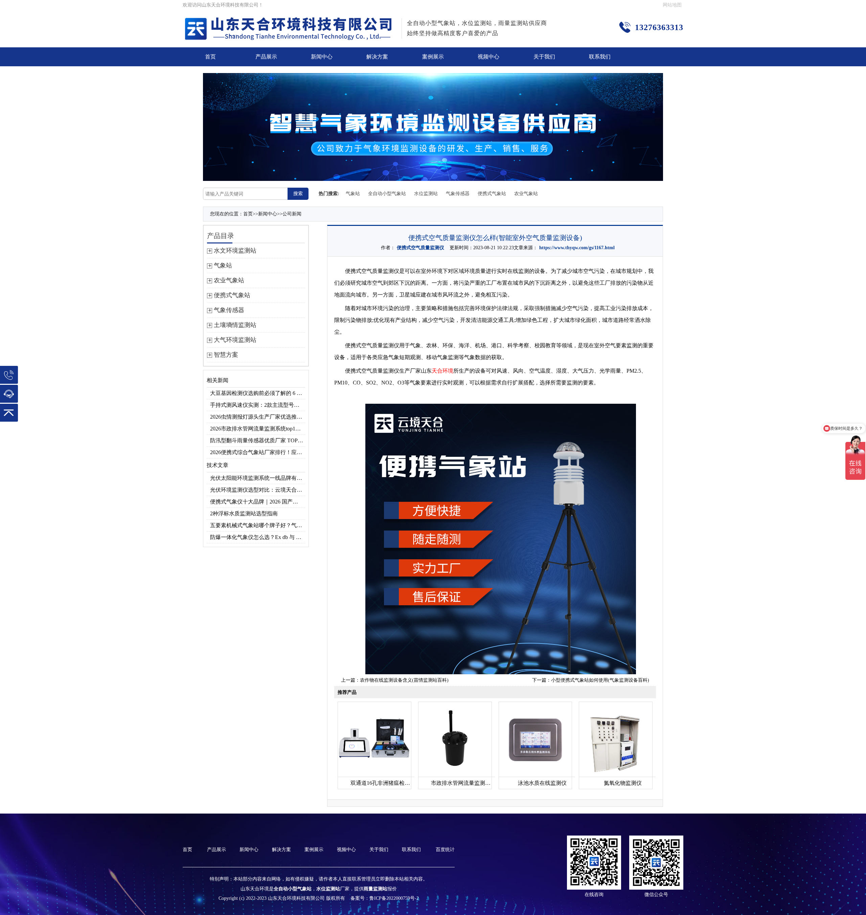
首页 (210, 57)
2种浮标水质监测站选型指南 (244, 513)
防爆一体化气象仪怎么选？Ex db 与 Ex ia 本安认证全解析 (257, 537)
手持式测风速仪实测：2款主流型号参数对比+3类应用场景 (257, 405)
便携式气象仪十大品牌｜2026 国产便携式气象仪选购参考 (257, 502)
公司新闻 (291, 213)
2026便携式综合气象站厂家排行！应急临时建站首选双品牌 (257, 452)
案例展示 (433, 57)
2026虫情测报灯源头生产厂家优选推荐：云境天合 (257, 417)
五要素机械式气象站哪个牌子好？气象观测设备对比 (257, 525)
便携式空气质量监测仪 (420, 247)
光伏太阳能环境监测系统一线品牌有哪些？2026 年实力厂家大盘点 (257, 478)
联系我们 (600, 57)
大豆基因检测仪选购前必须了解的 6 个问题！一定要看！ (257, 393)
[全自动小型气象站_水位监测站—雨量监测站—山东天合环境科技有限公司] (289, 21)
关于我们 (544, 57)
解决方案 (377, 57)
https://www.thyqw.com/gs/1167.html (577, 247)
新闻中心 (322, 57)
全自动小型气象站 (387, 193)
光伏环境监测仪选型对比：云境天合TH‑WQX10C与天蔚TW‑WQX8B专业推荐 (257, 490)
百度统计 (445, 849)
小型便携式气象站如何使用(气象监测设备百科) (600, 680)
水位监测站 (426, 193)
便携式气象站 (492, 193)
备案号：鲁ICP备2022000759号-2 (384, 898)
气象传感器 (458, 193)
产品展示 (266, 57)
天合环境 (442, 371)
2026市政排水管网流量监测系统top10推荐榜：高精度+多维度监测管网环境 (257, 428)
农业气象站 (526, 193)
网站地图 (672, 4)
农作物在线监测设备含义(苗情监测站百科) (404, 680)
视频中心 (488, 57)
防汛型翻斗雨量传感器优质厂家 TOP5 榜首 (257, 440)
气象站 (353, 193)
